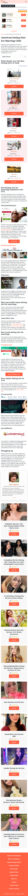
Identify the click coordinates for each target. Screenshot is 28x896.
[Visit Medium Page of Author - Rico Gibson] (13, 498)
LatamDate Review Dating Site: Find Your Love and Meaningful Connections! (14, 562)
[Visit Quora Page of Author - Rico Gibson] (15, 498)
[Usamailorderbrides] (4, 1)
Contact (14, 882)
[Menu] (26, 1)
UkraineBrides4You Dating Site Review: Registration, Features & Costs (14, 668)
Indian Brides (14, 875)
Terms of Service (14, 888)
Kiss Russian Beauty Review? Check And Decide (14, 801)
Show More (14, 31)
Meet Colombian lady (14, 374)
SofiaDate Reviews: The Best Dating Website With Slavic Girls (14, 526)
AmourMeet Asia (17, 324)
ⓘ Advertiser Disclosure (22, 65)
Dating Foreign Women (14, 862)
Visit (23, 14)
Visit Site (14, 86)
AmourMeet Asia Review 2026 (14, 735)
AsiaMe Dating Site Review (14, 768)
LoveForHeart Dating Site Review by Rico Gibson (14, 597)
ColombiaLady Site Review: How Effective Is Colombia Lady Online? (14, 836)
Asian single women (16, 326)
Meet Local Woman (14, 859)
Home (2, 34)
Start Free (14, 241)
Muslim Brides (14, 872)
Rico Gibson (14, 484)
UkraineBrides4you (6, 229)
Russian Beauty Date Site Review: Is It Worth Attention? (14, 632)
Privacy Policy (14, 885)
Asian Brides (14, 869)
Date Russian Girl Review (14, 702)
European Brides (14, 865)
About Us (14, 879)
